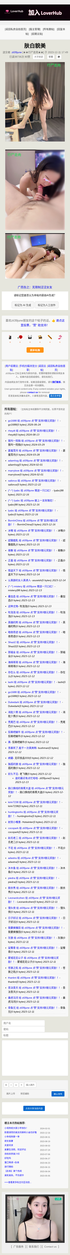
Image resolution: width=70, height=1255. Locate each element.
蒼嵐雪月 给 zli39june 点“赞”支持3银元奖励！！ (34, 450)
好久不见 (13, 773)
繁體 (51, 57)
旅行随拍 (8, 1167)
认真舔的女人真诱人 (19, 580)
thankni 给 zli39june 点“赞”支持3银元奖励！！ (33, 977)
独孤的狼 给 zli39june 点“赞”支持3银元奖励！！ (34, 764)
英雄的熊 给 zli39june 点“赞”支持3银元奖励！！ (34, 622)
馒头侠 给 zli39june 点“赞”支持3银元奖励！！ (33, 907)
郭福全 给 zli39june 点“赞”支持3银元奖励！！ (33, 652)
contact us (32, 392)
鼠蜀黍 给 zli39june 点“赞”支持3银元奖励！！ (33, 947)
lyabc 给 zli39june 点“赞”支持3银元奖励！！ (32, 510)
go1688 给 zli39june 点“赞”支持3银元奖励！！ (34, 420)
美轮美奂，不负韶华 (14, 1175)
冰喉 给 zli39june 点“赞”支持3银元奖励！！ (32, 530)
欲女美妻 (8, 1141)
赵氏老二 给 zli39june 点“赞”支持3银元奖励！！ (34, 837)
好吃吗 (7, 1158)
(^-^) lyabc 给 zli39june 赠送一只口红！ (30, 490)
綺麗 (10, 758)
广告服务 (18, 1246)
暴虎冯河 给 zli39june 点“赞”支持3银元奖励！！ (34, 997)
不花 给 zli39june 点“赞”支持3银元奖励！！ (32, 848)
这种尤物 (13, 606)
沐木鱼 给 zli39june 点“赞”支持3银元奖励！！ (33, 868)
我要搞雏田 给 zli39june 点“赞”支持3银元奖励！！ (36, 927)
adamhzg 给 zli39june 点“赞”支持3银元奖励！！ (35, 460)
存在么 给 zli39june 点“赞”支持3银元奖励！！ (33, 672)
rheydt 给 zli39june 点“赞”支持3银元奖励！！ (33, 430)
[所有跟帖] (48, 29)
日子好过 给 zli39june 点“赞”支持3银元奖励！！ (34, 917)
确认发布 (58, 1094)
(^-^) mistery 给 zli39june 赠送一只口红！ (31, 586)
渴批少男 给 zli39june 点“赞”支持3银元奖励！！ (34, 712)
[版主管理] (34, 29)
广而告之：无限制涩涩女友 (35, 287)
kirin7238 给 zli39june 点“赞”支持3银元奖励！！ (35, 802)
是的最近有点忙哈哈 (26, 778)
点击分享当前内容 (34, 1108)
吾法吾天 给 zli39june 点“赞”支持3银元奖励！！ (34, 987)
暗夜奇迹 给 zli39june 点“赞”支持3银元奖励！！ (34, 632)
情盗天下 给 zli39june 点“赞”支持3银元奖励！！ (34, 570)
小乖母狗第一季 (12, 1137)
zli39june (17, 52)
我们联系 (56, 382)
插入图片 (30, 1085)
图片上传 (10, 1094)
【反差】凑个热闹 (13, 1171)
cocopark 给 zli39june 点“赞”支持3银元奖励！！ (35, 828)
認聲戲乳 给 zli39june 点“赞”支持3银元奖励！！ (34, 540)
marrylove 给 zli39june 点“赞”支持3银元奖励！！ (35, 470)
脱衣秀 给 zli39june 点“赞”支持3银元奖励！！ (33, 887)
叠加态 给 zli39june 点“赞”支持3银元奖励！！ (33, 596)
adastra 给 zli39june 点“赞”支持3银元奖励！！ (34, 858)
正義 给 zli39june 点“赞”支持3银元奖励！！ (32, 560)
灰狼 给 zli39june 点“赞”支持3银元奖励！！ (32, 937)
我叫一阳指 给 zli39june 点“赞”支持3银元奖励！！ (36, 440)
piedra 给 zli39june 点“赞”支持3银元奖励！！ (33, 878)
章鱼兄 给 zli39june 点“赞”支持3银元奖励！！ (33, 1007)
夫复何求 (8, 1145)
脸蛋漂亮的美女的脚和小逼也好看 (20, 1132)
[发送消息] (59, 56)
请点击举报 (55, 396)
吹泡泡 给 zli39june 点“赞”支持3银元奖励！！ (33, 612)
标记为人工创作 (46, 305)
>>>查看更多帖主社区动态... (17, 1182)
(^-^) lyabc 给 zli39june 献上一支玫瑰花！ (31, 500)
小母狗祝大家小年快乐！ (16, 1128)
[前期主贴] (37, 33)
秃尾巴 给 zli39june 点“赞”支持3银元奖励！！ (33, 722)
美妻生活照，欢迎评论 (15, 1150)
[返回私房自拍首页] (15, 29)
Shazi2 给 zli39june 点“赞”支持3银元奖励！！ (33, 642)
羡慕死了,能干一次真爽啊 (22, 747)
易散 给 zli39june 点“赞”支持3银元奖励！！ (32, 550)
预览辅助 (24, 1094)
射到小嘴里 (14, 822)
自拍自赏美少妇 (12, 1154)
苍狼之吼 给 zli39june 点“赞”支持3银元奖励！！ (34, 967)
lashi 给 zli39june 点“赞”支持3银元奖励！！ (32, 682)
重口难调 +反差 (11, 1162)
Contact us (50, 1246)
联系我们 (34, 1246)
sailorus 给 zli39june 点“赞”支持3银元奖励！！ (34, 480)
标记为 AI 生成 (23, 305)
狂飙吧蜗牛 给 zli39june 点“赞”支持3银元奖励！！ (36, 732)
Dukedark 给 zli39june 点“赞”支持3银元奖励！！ (35, 702)
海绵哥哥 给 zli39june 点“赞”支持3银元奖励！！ (34, 662)
